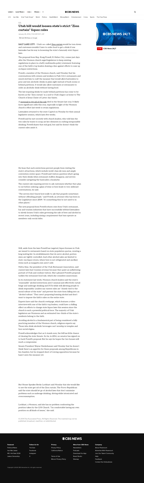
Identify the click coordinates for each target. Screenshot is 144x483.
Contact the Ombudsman (103, 462)
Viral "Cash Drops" (27, 17)
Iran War (16, 17)
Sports (92, 17)
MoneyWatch (64, 17)
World (38, 17)
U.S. (9, 17)
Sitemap (76, 459)
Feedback (98, 459)
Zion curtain (57, 44)
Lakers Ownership (13, 456)
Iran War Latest (12, 450)
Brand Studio (77, 456)
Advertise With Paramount (104, 450)
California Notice (57, 450)
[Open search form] (135, 12)
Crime (86, 17)
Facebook (32, 450)
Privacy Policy (56, 447)
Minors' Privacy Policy (58, 459)
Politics (44, 17)
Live (29, 12)
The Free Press (102, 17)
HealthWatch (53, 17)
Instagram (32, 453)
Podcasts (76, 450)
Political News (12, 447)
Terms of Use (55, 456)
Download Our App (79, 453)
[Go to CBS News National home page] (72, 12)
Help (96, 456)
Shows (36, 12)
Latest (10, 12)
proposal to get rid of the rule (33, 102)
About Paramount (101, 447)
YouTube (32, 447)
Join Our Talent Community (104, 453)
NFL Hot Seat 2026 (13, 453)
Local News (20, 12)
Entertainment (76, 17)
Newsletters (77, 447)
